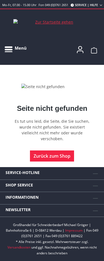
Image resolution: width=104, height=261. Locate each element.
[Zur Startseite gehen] (52, 22)
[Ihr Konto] (80, 47)
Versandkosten (19, 247)
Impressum (74, 230)
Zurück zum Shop (52, 156)
